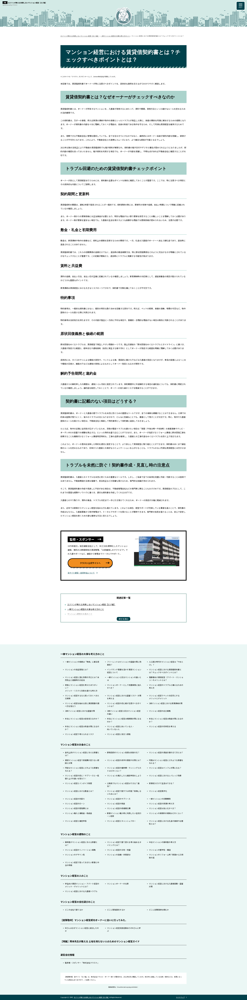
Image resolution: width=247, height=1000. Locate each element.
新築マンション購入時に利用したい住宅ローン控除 (124, 814)
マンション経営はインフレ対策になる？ (165, 768)
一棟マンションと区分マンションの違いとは (124, 678)
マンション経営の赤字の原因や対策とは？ (124, 760)
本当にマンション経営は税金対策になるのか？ (166, 720)
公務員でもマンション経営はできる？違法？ (123, 784)
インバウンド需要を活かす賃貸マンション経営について (124, 671)
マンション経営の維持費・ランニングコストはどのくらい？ (124, 769)
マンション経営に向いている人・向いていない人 (120, 728)
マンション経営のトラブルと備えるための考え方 (166, 686)
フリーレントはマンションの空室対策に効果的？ (124, 663)
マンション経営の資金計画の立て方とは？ (166, 752)
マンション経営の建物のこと (75, 834)
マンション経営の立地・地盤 (118, 850)
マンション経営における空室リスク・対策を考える (124, 697)
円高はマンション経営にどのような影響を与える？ (166, 761)
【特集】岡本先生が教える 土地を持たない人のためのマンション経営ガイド (100, 941)
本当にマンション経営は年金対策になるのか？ (82, 728)
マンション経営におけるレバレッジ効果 (165, 775)
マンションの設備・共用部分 (118, 854)
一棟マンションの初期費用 (160, 798)
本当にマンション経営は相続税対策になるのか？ (124, 720)
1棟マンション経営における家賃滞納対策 (165, 703)
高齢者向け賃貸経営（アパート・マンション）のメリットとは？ (166, 678)
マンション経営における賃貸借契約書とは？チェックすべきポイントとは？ (165, 671)
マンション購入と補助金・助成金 (78, 813)
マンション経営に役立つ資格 (118, 734)
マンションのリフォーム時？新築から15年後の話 (166, 856)
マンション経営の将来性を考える (162, 726)
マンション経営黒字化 (158, 791)
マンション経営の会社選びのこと (77, 901)
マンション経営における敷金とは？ (79, 791)
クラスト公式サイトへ (90, 562)
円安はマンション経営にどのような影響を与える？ (82, 769)
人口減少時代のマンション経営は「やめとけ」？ (166, 663)
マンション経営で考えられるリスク (79, 734)
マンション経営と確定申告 (76, 821)
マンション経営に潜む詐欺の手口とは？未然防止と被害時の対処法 (82, 678)
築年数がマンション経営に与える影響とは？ (81, 843)
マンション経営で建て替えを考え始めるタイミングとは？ (124, 843)
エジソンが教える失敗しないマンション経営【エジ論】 (91, 604)
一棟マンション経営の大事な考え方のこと (85, 609)
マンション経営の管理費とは (76, 808)
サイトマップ (180, 997)
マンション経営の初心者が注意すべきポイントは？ (124, 704)
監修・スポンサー (82, 539)
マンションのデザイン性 (75, 854)
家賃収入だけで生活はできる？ (161, 783)
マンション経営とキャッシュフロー (121, 821)
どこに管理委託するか (116, 909)
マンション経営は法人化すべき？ (162, 808)
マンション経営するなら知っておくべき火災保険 (82, 697)
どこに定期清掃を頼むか (159, 909)
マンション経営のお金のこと (79, 614)
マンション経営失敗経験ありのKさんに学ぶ (124, 929)
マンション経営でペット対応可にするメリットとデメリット (164, 697)
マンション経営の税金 (116, 803)
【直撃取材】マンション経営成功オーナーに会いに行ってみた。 (93, 920)
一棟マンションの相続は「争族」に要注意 (82, 661)
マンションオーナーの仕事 (118, 883)
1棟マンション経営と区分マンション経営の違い (123, 712)
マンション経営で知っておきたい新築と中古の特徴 (82, 863)
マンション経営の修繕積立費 (118, 808)
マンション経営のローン (75, 803)
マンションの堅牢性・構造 (160, 850)
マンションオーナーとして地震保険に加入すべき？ (124, 686)
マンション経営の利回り (75, 798)
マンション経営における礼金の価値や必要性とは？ (166, 822)
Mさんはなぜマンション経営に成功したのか (82, 929)
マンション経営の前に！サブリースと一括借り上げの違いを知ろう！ (82, 777)
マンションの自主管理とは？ (76, 669)
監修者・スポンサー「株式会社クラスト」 (82, 962)
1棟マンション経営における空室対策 (80, 711)
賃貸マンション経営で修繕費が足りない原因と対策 (82, 761)
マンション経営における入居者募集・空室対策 (166, 885)
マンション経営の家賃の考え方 (161, 803)
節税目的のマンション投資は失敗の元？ (123, 752)
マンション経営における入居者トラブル (81, 891)
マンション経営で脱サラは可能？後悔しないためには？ (124, 792)
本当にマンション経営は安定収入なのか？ (82, 718)
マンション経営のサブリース (118, 798)
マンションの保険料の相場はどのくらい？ (166, 813)
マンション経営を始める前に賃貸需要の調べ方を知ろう (82, 704)
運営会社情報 (67, 954)
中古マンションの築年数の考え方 (162, 842)
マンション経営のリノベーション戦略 (80, 850)
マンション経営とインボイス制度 (78, 783)
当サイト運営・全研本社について (81, 572)
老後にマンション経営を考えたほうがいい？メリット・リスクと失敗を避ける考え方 (81, 688)
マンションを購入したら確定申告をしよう (124, 775)
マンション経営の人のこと (74, 875)
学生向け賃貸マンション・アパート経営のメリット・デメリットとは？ (82, 885)
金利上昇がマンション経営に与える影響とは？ (82, 754)
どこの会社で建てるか (74, 909)
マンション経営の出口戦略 (160, 711)
